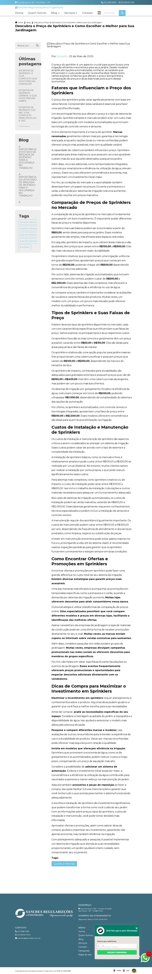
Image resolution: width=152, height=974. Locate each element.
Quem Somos (37, 13)
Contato (87, 13)
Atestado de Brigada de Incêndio (36, 228)
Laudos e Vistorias (64, 863)
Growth (62, 56)
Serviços (69, 13)
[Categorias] (99, 13)
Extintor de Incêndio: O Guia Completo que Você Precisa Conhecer (28, 77)
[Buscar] (37, 45)
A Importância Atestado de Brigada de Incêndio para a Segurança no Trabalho (27, 157)
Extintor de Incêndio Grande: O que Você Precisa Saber (28, 95)
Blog (54, 13)
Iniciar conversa (117, 952)
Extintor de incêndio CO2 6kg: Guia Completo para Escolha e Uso (27, 114)
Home (19, 13)
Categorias (84, 950)
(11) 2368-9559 (109, 2)
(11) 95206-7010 (127, 2)
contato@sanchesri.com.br (29, 938)
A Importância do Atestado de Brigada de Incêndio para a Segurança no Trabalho (28, 185)
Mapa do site (85, 954)
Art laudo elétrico (28, 222)
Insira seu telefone (106, 941)
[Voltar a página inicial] (39, 7)
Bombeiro (25, 247)
